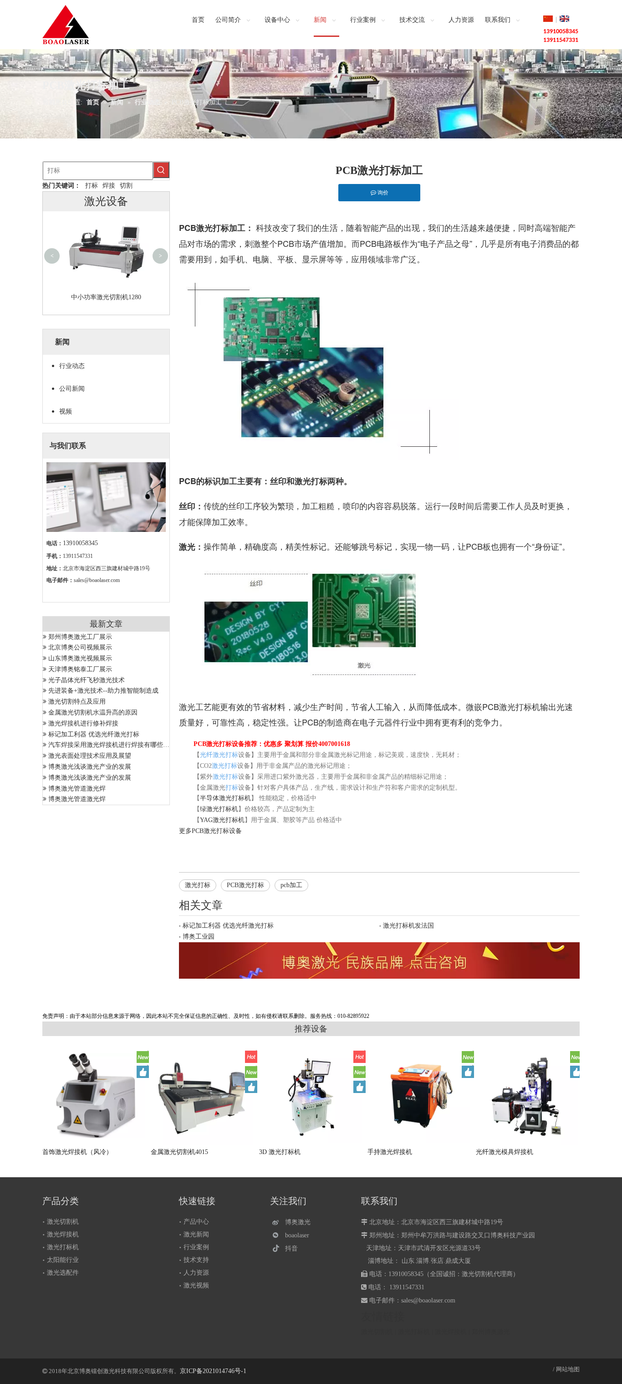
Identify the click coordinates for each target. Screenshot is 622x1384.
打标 (91, 185)
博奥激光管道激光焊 (77, 788)
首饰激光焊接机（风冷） (77, 1152)
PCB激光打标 (210, 830)
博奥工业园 (198, 936)
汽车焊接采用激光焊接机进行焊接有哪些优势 (112, 744)
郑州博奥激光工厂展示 (80, 636)
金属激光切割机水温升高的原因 (93, 712)
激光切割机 (63, 1221)
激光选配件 (63, 1272)
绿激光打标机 (219, 809)
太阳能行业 (63, 1259)
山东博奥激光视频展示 (80, 658)
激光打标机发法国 (408, 925)
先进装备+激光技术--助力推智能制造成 (103, 690)
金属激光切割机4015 (179, 1152)
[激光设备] (379, 960)
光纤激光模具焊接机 (504, 1152)
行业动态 (72, 366)
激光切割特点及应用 (77, 701)
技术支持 (196, 1259)
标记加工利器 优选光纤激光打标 (93, 734)
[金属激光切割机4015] (203, 1095)
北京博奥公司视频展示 (80, 647)
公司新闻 (72, 388)
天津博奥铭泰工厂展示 (80, 669)
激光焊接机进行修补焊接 (83, 723)
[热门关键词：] (161, 170)
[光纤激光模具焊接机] (528, 1097)
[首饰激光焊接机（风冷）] (95, 1095)
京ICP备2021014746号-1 (213, 1371)
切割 (126, 185)
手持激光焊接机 (389, 1152)
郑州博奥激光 (491, 1331)
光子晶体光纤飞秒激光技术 (86, 680)
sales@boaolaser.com (97, 580)
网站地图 (568, 1369)
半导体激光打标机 (225, 798)
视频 (65, 411)
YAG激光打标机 (222, 820)
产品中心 (196, 1221)
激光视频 (196, 1285)
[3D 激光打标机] (311, 1095)
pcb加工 (291, 885)
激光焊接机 (63, 1234)
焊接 (108, 185)
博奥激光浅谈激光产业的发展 (89, 766)
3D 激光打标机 (280, 1152)
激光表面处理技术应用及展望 (89, 755)
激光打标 (197, 885)
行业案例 (196, 1247)
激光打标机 (63, 1247)
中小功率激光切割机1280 (106, 297)
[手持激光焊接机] (420, 1095)
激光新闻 (196, 1234)
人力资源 (196, 1272)
